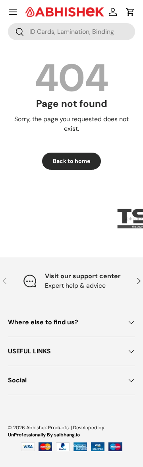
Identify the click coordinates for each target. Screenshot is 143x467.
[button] (130, 12)
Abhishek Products (47, 427)
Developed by (88, 427)
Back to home (71, 161)
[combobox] (71, 31)
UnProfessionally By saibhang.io (44, 435)
